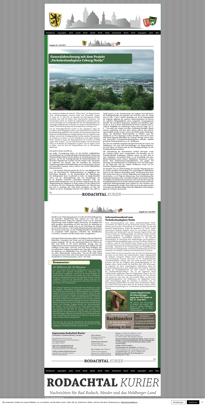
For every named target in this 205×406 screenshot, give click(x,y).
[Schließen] (202, 402)
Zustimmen (193, 402)
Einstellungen (178, 402)
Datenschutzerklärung (129, 402)
